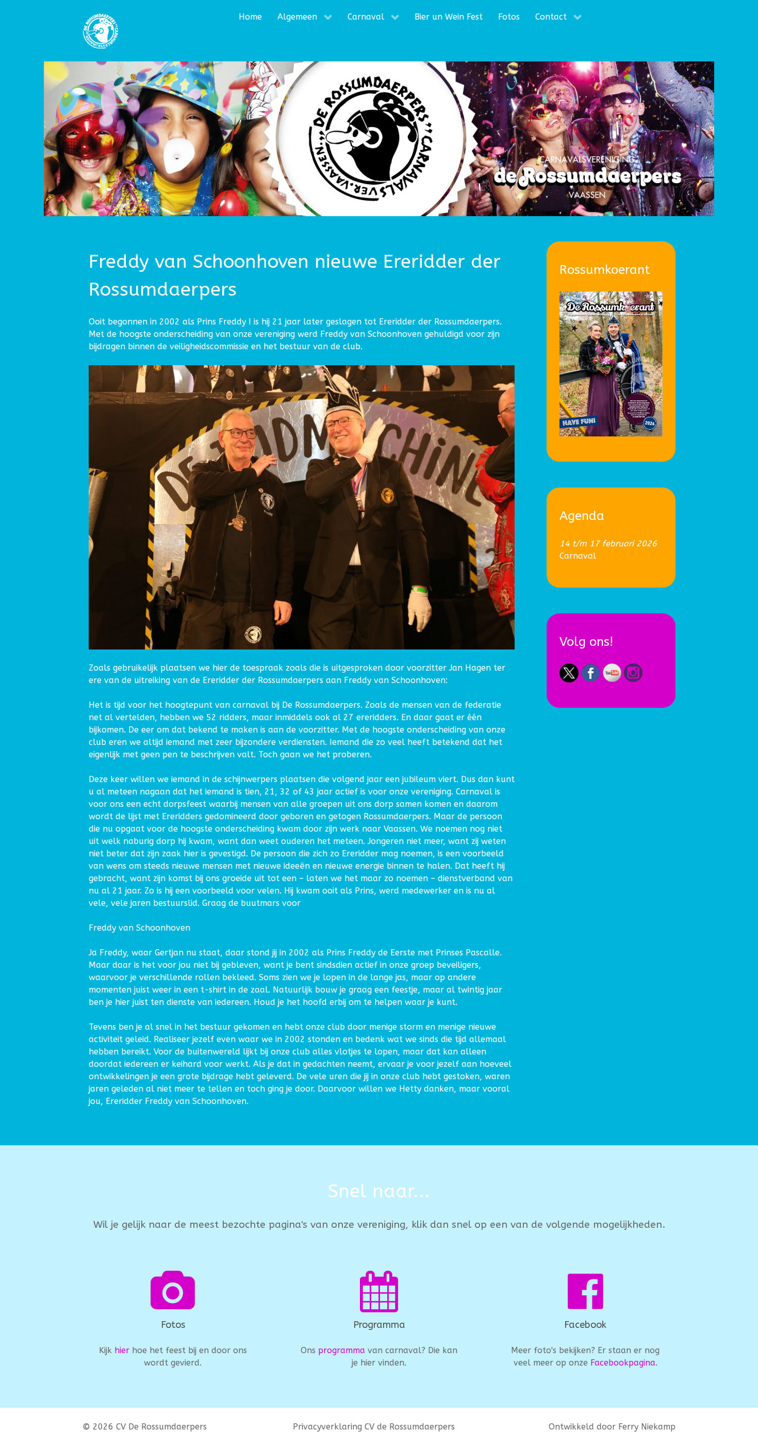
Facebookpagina (622, 1363)
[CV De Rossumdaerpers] (101, 30)
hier (121, 1350)
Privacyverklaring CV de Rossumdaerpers (374, 1427)
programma (341, 1350)
